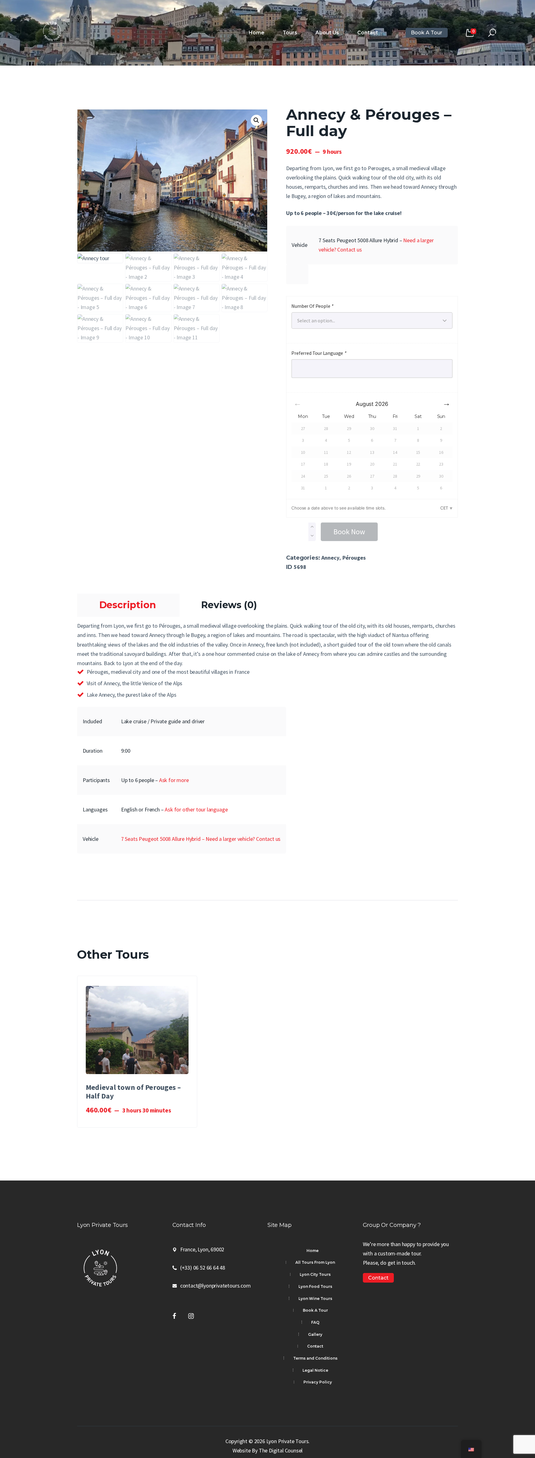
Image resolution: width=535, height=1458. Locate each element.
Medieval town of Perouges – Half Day (133, 1091)
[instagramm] (191, 1316)
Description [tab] (127, 605)
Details (140, 1045)
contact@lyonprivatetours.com (215, 1285)
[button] (256, 120)
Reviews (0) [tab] (229, 605)
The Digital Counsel (281, 1450)
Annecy (330, 557)
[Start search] (492, 33)
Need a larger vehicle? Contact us (243, 838)
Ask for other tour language (196, 809)
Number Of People (312, 306)
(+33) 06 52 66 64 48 (202, 1267)
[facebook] (174, 1316)
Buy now (140, 1033)
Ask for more (174, 780)
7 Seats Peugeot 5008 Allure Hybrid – (163, 838)
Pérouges (354, 557)
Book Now (349, 531)
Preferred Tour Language (318, 353)
